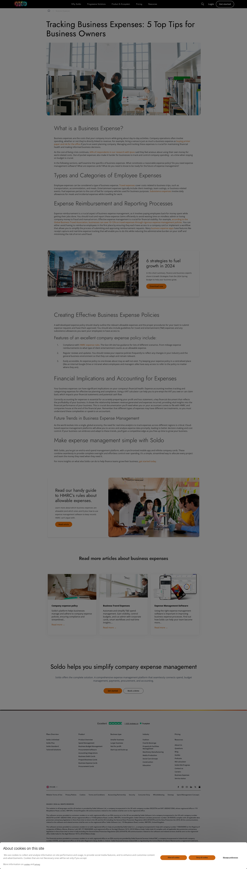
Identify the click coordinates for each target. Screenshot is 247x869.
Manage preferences (230, 857)
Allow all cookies (173, 857)
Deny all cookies (202, 857)
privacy (37, 864)
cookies (27, 864)
